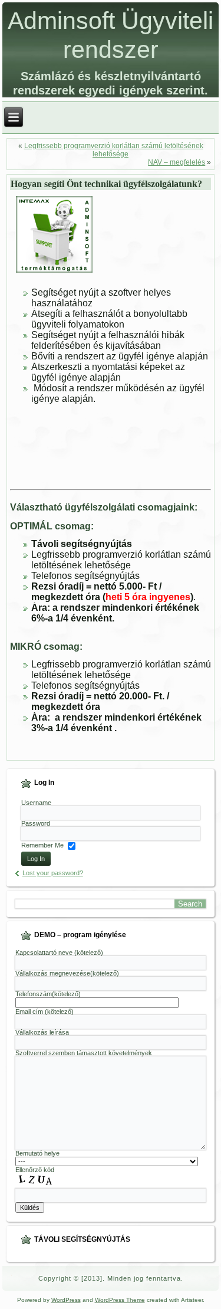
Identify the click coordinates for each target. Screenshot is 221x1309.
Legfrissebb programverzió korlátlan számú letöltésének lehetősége (113, 150)
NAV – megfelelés (176, 162)
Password (35, 823)
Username (36, 802)
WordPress (66, 1300)
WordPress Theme (120, 1300)
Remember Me (42, 845)
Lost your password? (52, 872)
